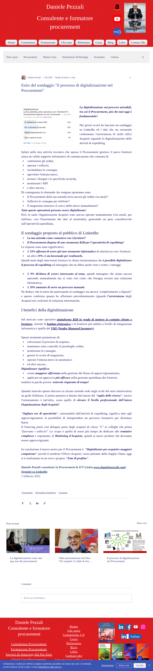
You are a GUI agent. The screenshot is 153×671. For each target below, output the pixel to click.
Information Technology (75, 57)
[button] (142, 57)
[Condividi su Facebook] (22, 503)
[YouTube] (136, 627)
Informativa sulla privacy (50, 667)
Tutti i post (12, 57)
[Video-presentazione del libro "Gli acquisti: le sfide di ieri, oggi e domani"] (76, 541)
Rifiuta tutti (124, 665)
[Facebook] (128, 627)
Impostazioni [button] (108, 665)
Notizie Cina (49, 57)
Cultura (115, 57)
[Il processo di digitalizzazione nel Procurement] (125, 541)
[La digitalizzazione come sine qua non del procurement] (28, 541)
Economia (99, 57)
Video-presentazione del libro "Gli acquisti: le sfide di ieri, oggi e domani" (75, 560)
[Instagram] (143, 627)
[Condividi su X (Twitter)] (30, 503)
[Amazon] (117, 7)
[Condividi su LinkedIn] (37, 503)
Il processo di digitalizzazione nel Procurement (123, 560)
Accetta (139, 665)
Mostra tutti (142, 523)
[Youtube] (117, 19)
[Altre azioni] (130, 77)
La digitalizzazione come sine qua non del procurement (26, 560)
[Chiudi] (149, 665)
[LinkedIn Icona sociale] (121, 627)
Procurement (30, 57)
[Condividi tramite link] (44, 503)
